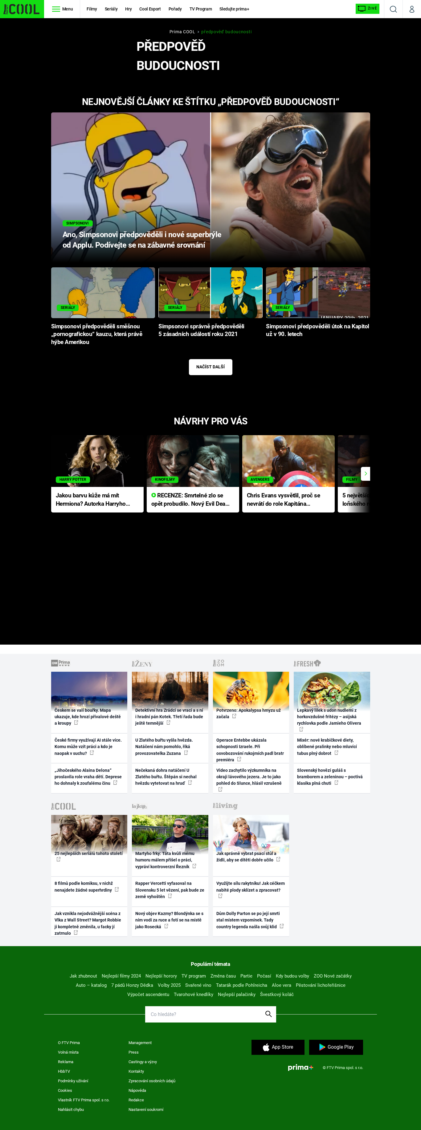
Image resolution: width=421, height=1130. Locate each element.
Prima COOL (182, 31)
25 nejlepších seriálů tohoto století (89, 853)
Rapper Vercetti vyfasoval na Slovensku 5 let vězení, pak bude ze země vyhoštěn (169, 890)
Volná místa (68, 1052)
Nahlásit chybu (71, 1109)
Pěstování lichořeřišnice (320, 985)
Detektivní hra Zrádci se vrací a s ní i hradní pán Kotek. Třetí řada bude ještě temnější (169, 717)
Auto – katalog (91, 985)
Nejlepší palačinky (236, 994)
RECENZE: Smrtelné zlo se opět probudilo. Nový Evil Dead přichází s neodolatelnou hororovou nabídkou (190, 500)
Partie (246, 976)
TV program (194, 976)
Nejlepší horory (161, 976)
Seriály (111, 8)
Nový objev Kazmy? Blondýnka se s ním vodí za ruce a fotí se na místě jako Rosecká (169, 920)
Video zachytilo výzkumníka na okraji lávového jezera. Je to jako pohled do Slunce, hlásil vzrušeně (249, 777)
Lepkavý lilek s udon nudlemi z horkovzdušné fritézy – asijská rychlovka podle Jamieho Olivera (329, 717)
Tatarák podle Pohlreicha (241, 985)
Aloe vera (281, 985)
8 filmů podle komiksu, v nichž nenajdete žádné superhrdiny (84, 886)
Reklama (65, 1061)
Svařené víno (198, 985)
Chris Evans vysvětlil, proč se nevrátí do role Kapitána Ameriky (283, 500)
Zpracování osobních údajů (152, 1081)
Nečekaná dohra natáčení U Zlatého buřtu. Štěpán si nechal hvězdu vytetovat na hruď (166, 777)
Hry (128, 8)
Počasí (264, 976)
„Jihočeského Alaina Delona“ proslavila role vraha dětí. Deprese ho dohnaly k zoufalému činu (88, 777)
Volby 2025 (169, 985)
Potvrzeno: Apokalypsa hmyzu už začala (248, 713)
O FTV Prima (69, 1042)
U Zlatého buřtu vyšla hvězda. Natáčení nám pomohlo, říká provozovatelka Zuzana (164, 747)
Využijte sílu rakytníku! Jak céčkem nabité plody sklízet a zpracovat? (250, 886)
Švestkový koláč (277, 994)
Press (134, 1052)
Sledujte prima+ (234, 8)
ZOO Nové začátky (333, 976)
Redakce (136, 1100)
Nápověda (137, 1090)
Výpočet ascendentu (148, 994)
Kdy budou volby (292, 976)
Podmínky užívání (73, 1081)
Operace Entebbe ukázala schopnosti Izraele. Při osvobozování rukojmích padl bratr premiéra (250, 750)
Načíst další (210, 366)
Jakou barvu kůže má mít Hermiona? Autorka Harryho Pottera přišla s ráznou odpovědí (91, 500)
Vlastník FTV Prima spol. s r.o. (83, 1100)
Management (140, 1042)
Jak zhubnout (83, 976)
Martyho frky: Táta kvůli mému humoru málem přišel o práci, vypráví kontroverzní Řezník (164, 860)
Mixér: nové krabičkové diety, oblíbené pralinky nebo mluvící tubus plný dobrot (327, 747)
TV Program (201, 8)
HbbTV (64, 1071)
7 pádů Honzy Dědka (132, 985)
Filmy (92, 8)
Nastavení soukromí (146, 1109)
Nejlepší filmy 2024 (121, 976)
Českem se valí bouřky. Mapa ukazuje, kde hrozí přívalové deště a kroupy (88, 717)
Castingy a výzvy (143, 1061)
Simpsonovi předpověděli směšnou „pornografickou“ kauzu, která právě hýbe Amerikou (96, 334)
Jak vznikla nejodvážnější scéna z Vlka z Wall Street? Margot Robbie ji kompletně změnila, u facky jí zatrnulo (88, 923)
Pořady (175, 8)
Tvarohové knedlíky (193, 994)
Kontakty (136, 1071)
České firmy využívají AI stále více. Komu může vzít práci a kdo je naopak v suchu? (88, 747)
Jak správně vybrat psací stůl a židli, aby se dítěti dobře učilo (246, 856)
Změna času (223, 976)
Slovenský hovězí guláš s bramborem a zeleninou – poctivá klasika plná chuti (330, 777)
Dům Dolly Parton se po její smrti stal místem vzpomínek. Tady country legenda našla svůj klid (248, 920)
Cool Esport (150, 8)
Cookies (65, 1090)
